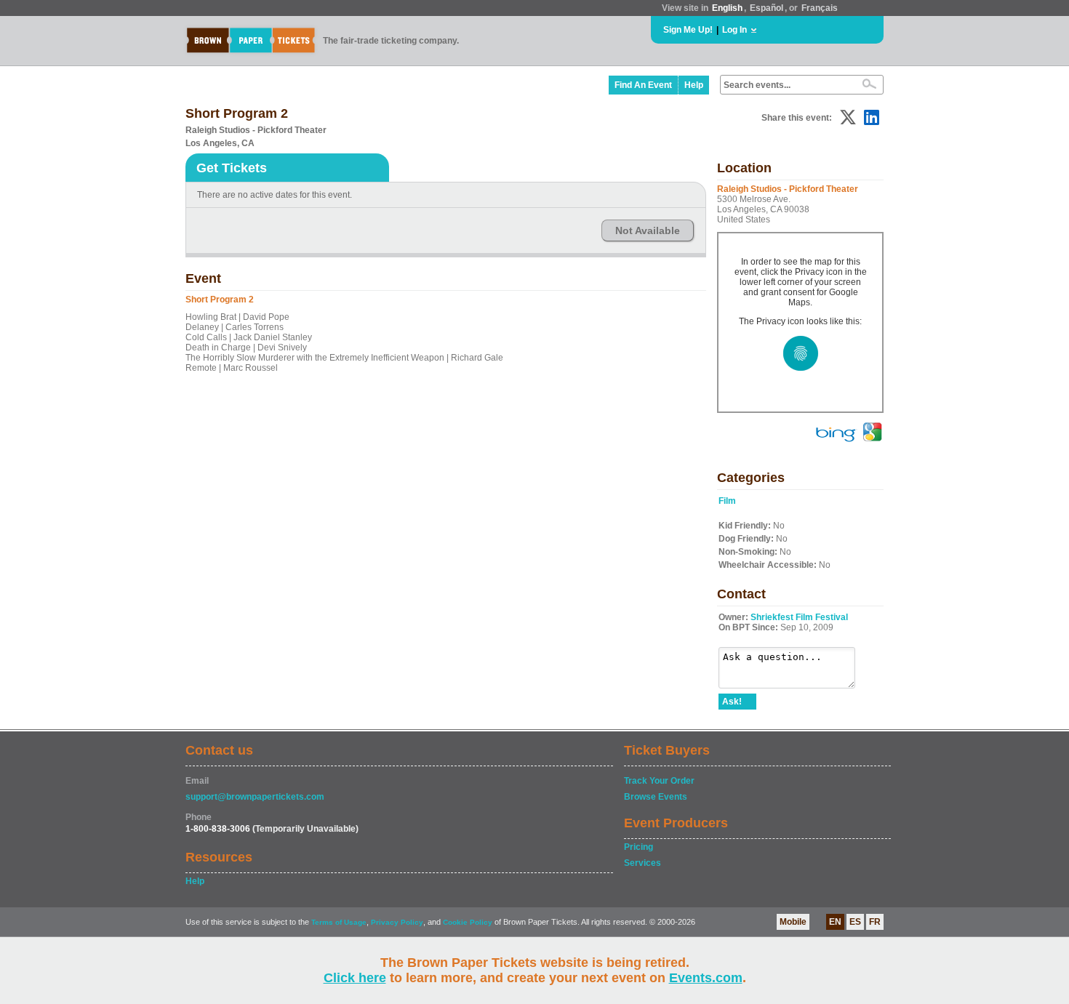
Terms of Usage (339, 922)
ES (855, 922)
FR (875, 922)
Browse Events (655, 797)
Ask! (732, 701)
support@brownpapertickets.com (254, 797)
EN (835, 922)
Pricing (638, 847)
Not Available (647, 230)
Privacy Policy (397, 922)
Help (693, 85)
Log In (734, 30)
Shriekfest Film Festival (799, 617)
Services (642, 863)
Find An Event (643, 85)
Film (727, 501)
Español (766, 8)
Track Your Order (659, 781)
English (727, 8)
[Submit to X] (848, 117)
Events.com (705, 978)
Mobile (793, 922)
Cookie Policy (467, 922)
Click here (355, 978)
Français (819, 8)
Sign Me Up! (688, 30)
